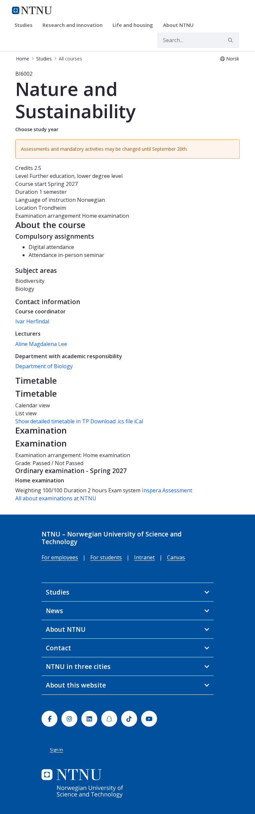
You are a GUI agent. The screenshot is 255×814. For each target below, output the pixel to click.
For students (106, 557)
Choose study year (36, 129)
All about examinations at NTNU (55, 498)
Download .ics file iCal (116, 421)
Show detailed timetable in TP (52, 421)
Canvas (176, 557)
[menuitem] (26, 25)
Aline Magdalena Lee (41, 344)
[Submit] (231, 40)
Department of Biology (44, 366)
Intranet (144, 557)
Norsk (232, 58)
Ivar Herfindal (32, 321)
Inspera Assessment (167, 490)
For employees (60, 557)
